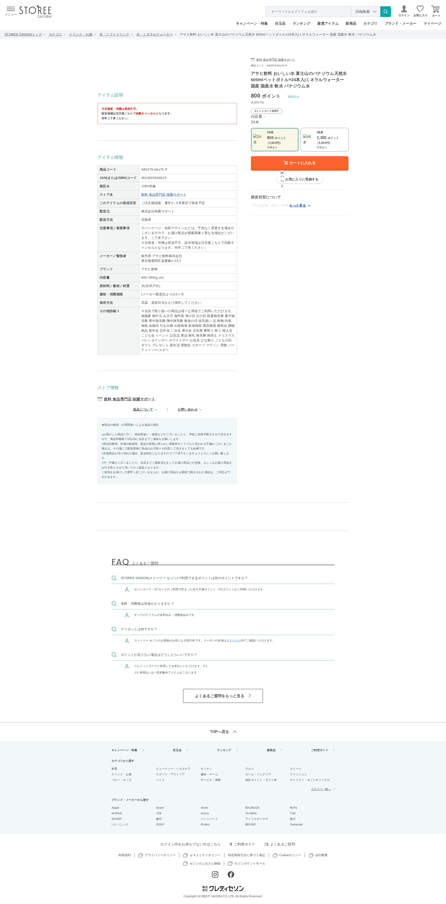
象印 (159, 819)
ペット (160, 780)
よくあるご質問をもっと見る (219, 696)
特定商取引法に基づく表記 (246, 855)
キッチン (206, 768)
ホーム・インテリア (258, 774)
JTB (158, 813)
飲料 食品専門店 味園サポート (164, 194)
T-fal (293, 813)
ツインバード (209, 819)
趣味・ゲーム (209, 774)
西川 (293, 819)
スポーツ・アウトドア (170, 774)
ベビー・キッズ (121, 780)
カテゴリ (55, 34)
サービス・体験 (211, 780)
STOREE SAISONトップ (23, 34)
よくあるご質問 (282, 844)
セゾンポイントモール (249, 863)
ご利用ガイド (319, 750)
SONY (160, 824)
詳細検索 (363, 11)
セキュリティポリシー (205, 855)
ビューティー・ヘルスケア (173, 768)
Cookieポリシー (290, 855)
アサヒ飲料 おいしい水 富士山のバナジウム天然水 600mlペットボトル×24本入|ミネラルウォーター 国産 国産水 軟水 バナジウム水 (278, 34)
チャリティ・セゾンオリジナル (310, 780)
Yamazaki (296, 824)
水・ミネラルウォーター (154, 34)
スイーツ (295, 768)
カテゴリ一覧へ (321, 789)
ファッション (298, 774)
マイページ (432, 23)
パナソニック (120, 824)
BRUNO (250, 824)
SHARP (117, 819)
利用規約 (124, 855)
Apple (115, 807)
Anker (205, 807)
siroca (205, 813)
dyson (160, 807)
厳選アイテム (328, 23)
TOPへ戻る (219, 732)
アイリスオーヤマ (256, 819)
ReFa (293, 807)
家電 (114, 768)
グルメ (249, 768)
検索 (385, 11)
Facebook (231, 874)
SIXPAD (117, 813)
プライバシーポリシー (160, 855)
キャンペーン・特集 (252, 23)
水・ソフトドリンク (114, 34)
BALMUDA (252, 807)
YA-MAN (250, 813)
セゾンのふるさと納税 (205, 863)
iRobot (205, 824)
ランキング (302, 23)
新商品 (351, 23)
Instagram (215, 874)
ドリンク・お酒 (80, 34)
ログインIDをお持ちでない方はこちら (190, 844)
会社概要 (321, 855)
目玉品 (280, 23)
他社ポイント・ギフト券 (261, 780)
